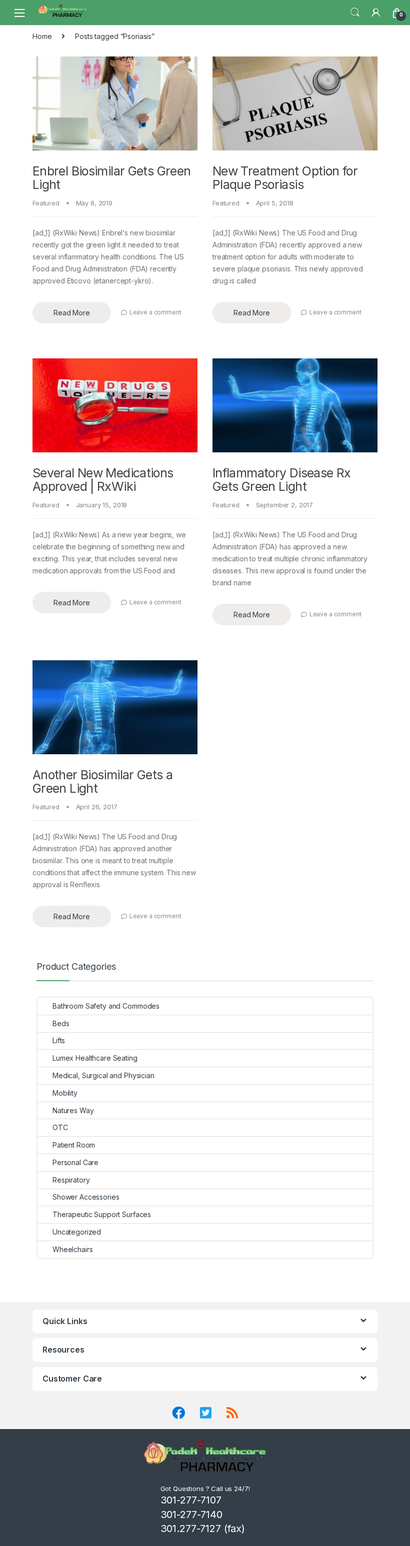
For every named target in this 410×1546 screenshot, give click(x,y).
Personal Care (75, 1162)
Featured (46, 203)
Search (355, 12)
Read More (72, 312)
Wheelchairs (72, 1249)
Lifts (58, 1040)
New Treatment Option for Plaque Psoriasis (285, 177)
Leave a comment (156, 312)
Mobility (65, 1093)
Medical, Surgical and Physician (103, 1075)
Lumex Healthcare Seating (95, 1058)
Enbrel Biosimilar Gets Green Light (111, 177)
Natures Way (73, 1110)
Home (42, 36)
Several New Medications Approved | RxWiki (103, 479)
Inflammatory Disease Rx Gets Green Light (281, 479)
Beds (60, 1023)
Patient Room (73, 1145)
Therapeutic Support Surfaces (101, 1214)
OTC (60, 1127)
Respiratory (71, 1180)
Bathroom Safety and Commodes (106, 1006)
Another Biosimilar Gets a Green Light (102, 781)
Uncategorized (76, 1232)
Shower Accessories (85, 1197)
